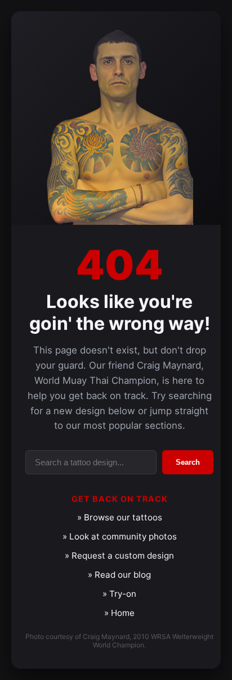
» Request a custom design (119, 555)
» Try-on (119, 593)
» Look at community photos (120, 536)
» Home (119, 613)
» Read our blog (119, 574)
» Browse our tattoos (119, 517)
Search (188, 462)
